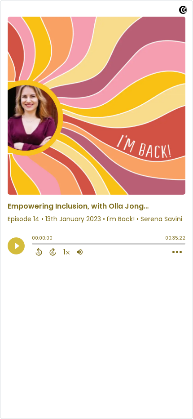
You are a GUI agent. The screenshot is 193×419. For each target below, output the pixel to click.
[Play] (16, 245)
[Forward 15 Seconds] (53, 251)
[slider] (34, 244)
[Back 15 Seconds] (39, 251)
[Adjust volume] (79, 251)
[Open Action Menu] (177, 252)
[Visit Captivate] (183, 11)
